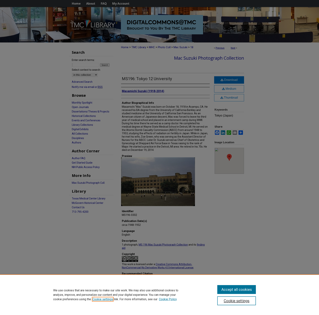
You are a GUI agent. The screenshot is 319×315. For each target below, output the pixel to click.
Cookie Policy (168, 299)
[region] (159, 294)
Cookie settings (102, 299)
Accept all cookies (236, 289)
